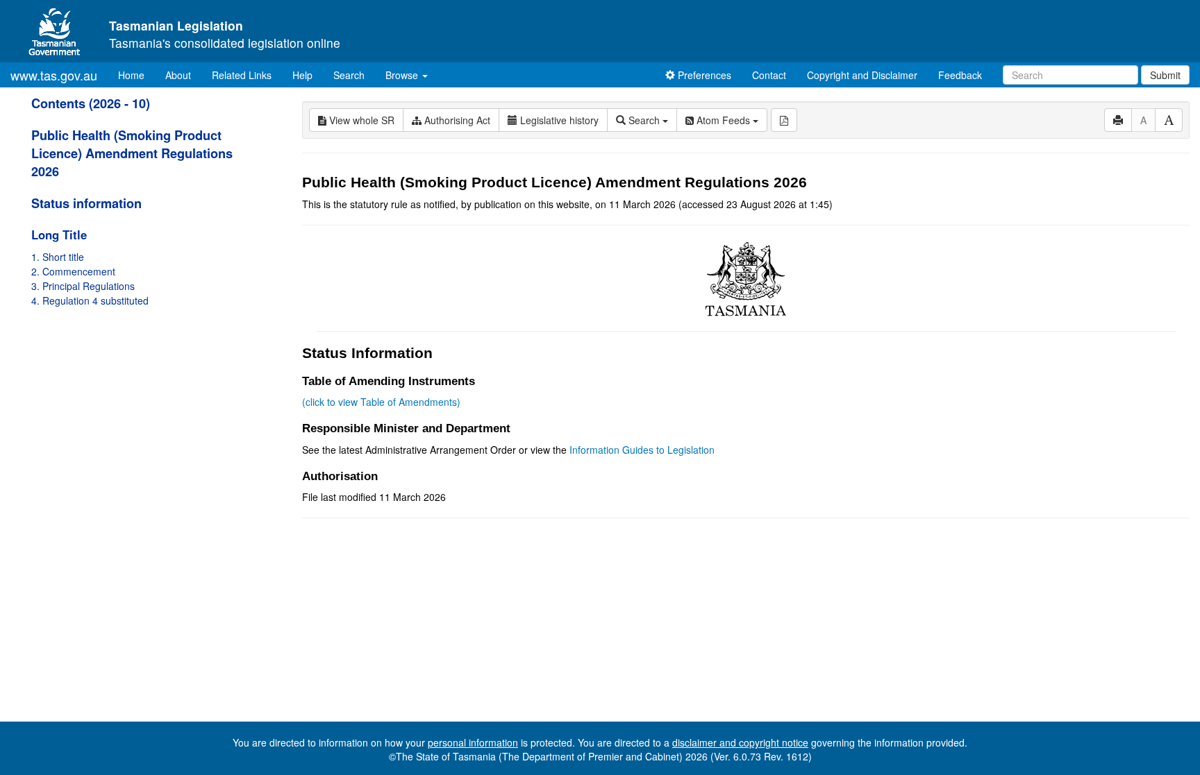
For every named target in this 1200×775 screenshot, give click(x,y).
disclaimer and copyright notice (740, 742)
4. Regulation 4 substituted (90, 300)
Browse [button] (403, 75)
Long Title (59, 234)
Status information (86, 203)
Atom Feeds (723, 120)
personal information (473, 742)
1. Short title (57, 257)
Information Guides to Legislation (642, 450)
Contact (769, 75)
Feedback (960, 75)
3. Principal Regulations (83, 286)
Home (136, 74)
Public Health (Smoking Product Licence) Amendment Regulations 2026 (132, 153)
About (178, 75)
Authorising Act (456, 120)
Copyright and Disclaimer (862, 75)
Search (349, 75)
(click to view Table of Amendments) (381, 402)
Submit (1165, 75)
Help (302, 75)
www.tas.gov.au (53, 75)
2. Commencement (73, 271)
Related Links (242, 75)
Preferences (703, 75)
